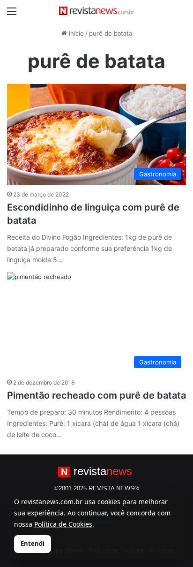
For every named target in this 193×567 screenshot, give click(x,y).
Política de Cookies (63, 524)
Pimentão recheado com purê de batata (96, 395)
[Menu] (11, 14)
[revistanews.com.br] (96, 11)
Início (75, 33)
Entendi (33, 543)
